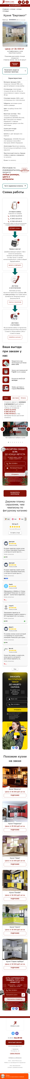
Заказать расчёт (15, 64)
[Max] (16, 747)
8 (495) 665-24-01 (16, 218)
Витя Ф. (11, 648)
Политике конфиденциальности (13, 479)
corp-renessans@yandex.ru (15, 1046)
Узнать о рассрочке (15, 302)
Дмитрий (11, 563)
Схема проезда (15, 1053)
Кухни (12, 9)
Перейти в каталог (15, 337)
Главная (5, 9)
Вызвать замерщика (15, 265)
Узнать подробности (25, 170)
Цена (6, 398)
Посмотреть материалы (15, 493)
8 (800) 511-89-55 (16, 216)
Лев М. (11, 584)
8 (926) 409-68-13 (16, 221)
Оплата (23, 398)
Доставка (15, 398)
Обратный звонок (15, 1042)
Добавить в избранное (15, 1057)
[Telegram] (13, 747)
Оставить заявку (15, 228)
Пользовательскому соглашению (14, 481)
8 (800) (15, 1038)
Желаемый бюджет (16, 468)
